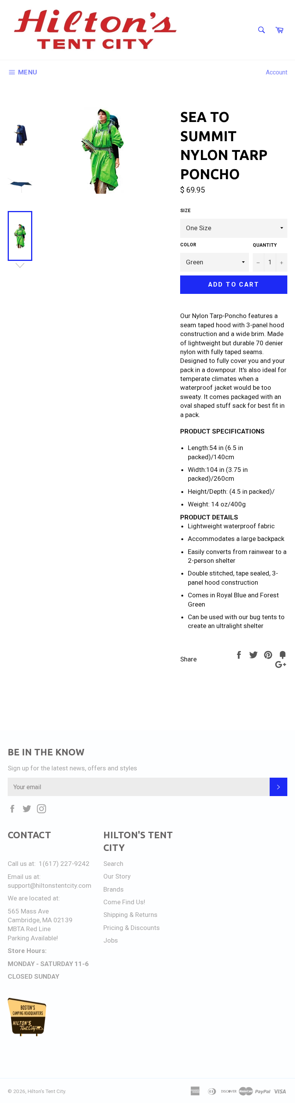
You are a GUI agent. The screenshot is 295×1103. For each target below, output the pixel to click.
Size (185, 210)
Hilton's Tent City (46, 1091)
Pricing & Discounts (131, 928)
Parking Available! (33, 938)
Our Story (117, 876)
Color (188, 244)
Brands (113, 889)
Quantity (265, 245)
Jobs (110, 940)
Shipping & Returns (130, 914)
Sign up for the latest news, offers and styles (72, 768)
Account (276, 72)
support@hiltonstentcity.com (49, 885)
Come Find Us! (124, 902)
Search (113, 863)
